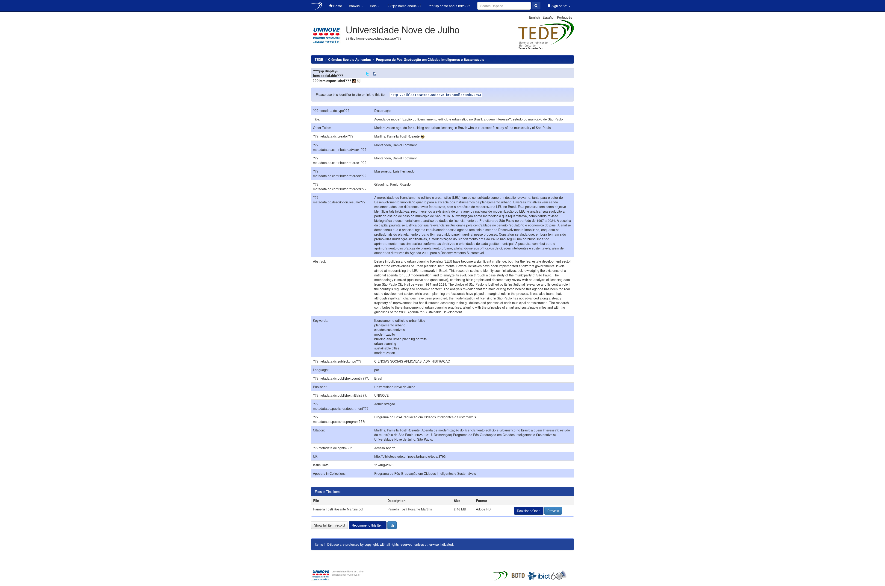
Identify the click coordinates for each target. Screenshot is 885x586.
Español (548, 17)
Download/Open (528, 510)
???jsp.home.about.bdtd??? (449, 5)
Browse (355, 5)
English (534, 17)
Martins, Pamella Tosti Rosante (397, 136)
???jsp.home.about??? (404, 5)
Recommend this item (368, 525)
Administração (384, 403)
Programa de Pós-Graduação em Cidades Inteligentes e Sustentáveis (430, 59)
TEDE (319, 59)
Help (374, 5)
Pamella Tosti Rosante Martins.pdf (338, 509)
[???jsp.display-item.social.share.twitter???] (367, 73)
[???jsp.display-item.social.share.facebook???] (375, 73)
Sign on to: (559, 5)
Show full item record (329, 525)
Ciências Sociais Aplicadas (349, 59)
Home (337, 5)
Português (564, 17)
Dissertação (383, 110)
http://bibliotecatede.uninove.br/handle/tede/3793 (410, 456)
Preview (553, 510)
